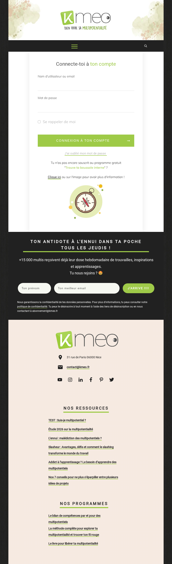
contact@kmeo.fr (78, 367)
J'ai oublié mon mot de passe (86, 153)
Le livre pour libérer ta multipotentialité (73, 543)
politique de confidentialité (32, 306)
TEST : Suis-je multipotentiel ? (67, 420)
